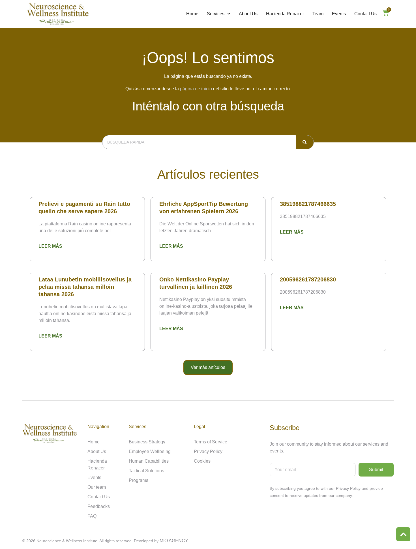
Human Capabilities (149, 461)
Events (339, 13)
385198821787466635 (308, 204)
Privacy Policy (208, 451)
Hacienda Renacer (285, 13)
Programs (138, 480)
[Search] (305, 142)
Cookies (202, 461)
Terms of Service (210, 441)
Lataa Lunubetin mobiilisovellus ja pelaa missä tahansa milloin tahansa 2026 (85, 286)
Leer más (50, 246)
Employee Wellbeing (150, 451)
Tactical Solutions (146, 470)
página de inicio (196, 88)
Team (317, 13)
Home (192, 13)
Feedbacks (98, 506)
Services (215, 13)
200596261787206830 (308, 279)
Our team (96, 487)
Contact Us (365, 13)
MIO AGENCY (174, 540)
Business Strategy (147, 441)
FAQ (92, 516)
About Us (248, 13)
